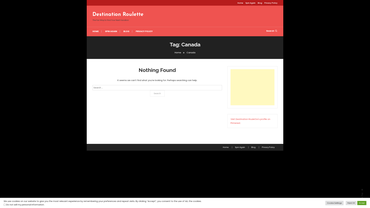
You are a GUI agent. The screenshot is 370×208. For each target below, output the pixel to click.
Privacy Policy (271, 3)
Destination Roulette (118, 14)
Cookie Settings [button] (334, 203)
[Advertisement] (252, 87)
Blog (260, 3)
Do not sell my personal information (25, 204)
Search (270, 30)
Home (240, 3)
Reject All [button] (351, 203)
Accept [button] (362, 203)
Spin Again (250, 3)
